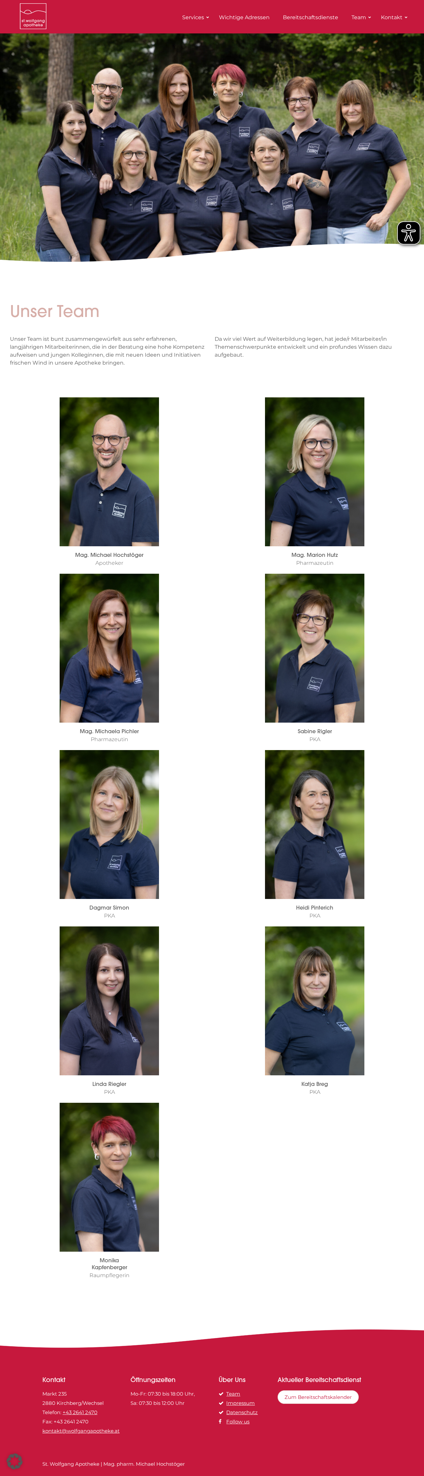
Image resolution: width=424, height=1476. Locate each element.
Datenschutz (242, 1412)
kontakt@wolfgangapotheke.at (81, 1431)
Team (233, 1394)
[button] (14, 1461)
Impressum (240, 1403)
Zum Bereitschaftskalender (318, 1397)
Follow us (237, 1421)
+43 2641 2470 (80, 1412)
